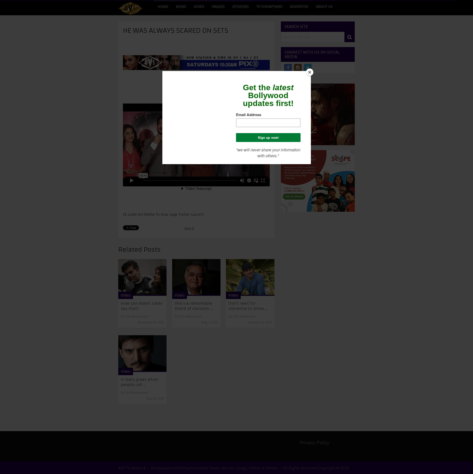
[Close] (309, 72)
